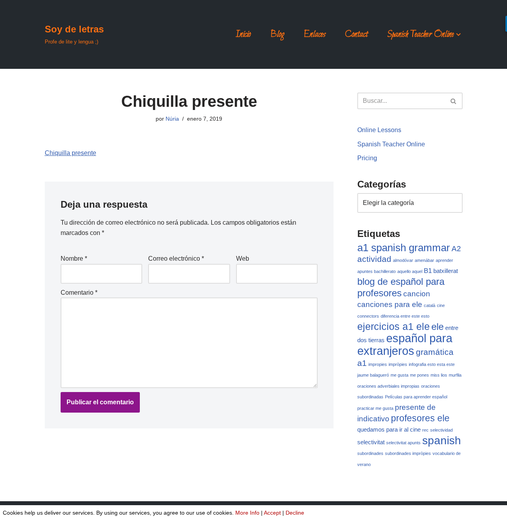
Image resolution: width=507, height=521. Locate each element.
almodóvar (403, 260)
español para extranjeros (404, 344)
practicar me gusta (375, 408)
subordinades (370, 453)
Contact (356, 34)
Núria (172, 119)
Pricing (367, 158)
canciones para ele (389, 304)
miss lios (439, 375)
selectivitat (371, 442)
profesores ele (420, 418)
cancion (416, 293)
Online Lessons (379, 130)
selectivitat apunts (403, 442)
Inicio (243, 34)
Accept (272, 513)
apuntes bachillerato (376, 271)
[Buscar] (454, 101)
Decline (295, 513)
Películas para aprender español (416, 396)
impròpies (398, 364)
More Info (247, 513)
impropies (377, 364)
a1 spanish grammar (403, 248)
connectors (368, 316)
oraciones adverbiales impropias (388, 386)
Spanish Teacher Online (391, 144)
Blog (277, 34)
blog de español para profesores (400, 287)
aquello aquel (409, 271)
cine (441, 305)
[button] (458, 34)
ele (437, 326)
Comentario (79, 292)
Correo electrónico (176, 258)
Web (242, 258)
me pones (419, 375)
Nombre (74, 258)
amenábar (424, 260)
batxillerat (445, 271)
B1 (428, 271)
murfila (455, 375)
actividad (374, 258)
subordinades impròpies (408, 453)
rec (425, 430)
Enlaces (315, 34)
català (429, 305)
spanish (441, 440)
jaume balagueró (373, 375)
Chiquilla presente (70, 153)
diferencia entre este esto (405, 316)
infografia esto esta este (432, 364)
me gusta (399, 375)
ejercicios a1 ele (393, 326)
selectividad (441, 430)
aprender (444, 260)
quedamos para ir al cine (389, 429)
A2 (456, 248)
